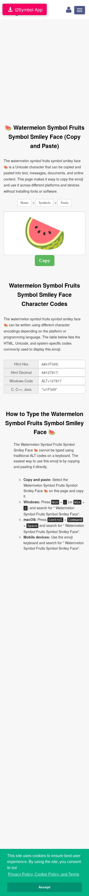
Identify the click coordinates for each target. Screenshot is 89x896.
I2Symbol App (27, 9)
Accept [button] (44, 887)
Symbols (44, 203)
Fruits (64, 203)
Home (24, 203)
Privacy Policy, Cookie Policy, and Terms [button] (43, 874)
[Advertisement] (44, 68)
